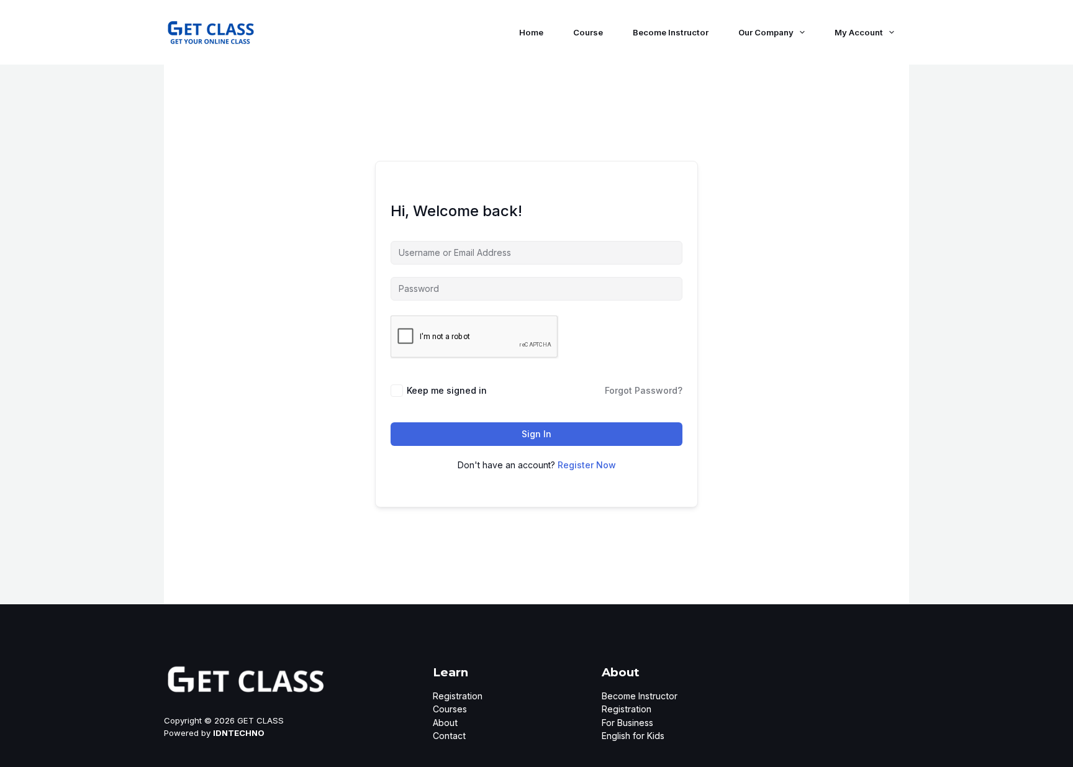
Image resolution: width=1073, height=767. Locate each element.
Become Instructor (671, 32)
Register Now (587, 465)
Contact (449, 735)
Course (588, 32)
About (445, 722)
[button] (799, 32)
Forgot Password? (643, 390)
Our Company (766, 32)
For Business (627, 722)
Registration (457, 696)
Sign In (536, 434)
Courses (450, 709)
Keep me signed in (447, 390)
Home (531, 32)
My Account (859, 32)
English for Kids (633, 735)
